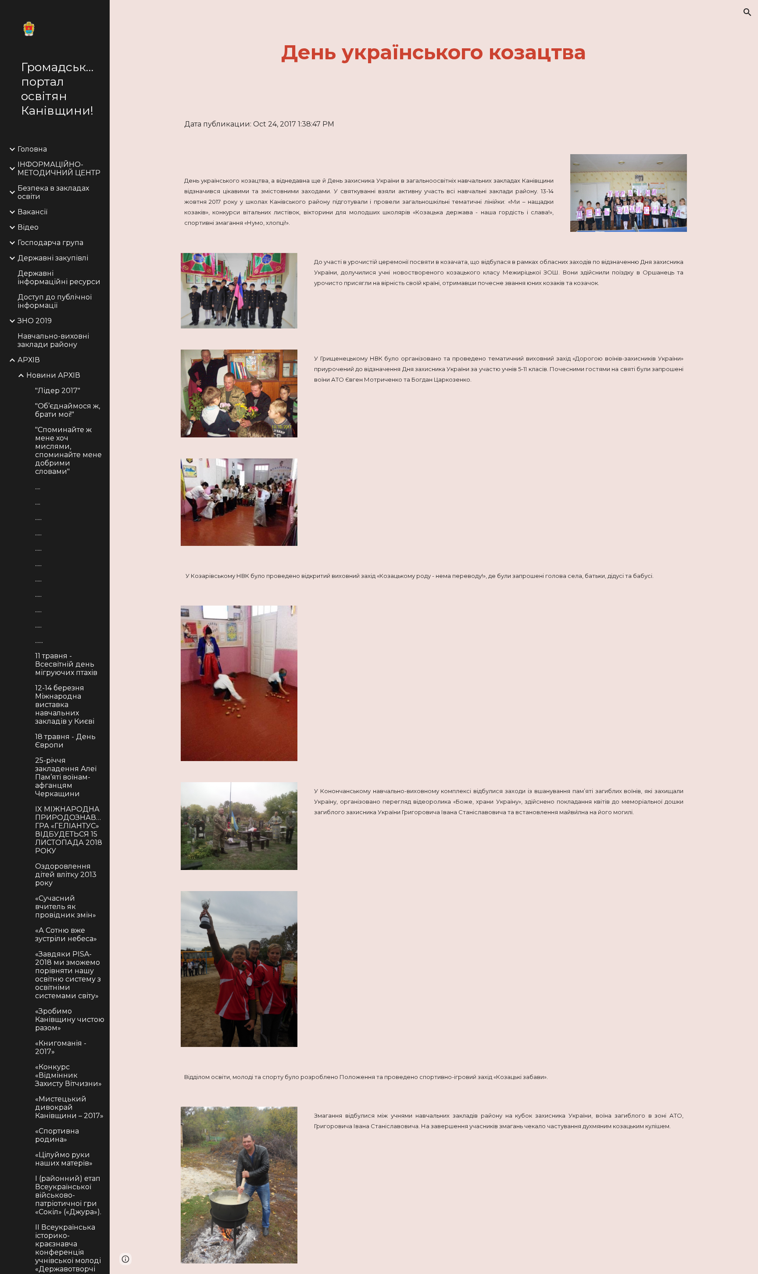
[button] (747, 12)
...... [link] (39, 640)
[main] (434, 52)
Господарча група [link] (50, 242)
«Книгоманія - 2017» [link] (60, 1047)
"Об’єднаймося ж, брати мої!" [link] (67, 410)
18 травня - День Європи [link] (65, 741)
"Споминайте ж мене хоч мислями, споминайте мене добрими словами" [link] (68, 451)
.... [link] (37, 487)
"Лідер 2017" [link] (57, 390)
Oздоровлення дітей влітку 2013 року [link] (66, 874)
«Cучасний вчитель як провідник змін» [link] (65, 906)
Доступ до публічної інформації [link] (55, 301)
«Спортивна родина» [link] (57, 1135)
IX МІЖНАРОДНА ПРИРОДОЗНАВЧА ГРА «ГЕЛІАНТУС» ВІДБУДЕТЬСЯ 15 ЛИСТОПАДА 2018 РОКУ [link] (69, 830)
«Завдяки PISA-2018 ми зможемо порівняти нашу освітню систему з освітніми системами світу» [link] (68, 975)
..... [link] (38, 517)
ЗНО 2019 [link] (35, 321)
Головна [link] (32, 149)
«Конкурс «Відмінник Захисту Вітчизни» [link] (68, 1075)
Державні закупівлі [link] (53, 258)
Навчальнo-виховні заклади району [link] (53, 340)
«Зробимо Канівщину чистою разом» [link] (69, 1019)
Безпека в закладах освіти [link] (53, 192)
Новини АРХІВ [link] (53, 375)
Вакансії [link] (32, 212)
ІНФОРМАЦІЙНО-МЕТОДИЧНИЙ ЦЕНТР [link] (59, 168)
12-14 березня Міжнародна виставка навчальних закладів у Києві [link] (64, 704)
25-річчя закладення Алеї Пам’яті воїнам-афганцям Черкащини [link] (66, 777)
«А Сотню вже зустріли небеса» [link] (66, 934)
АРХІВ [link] (29, 360)
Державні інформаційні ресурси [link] (59, 277)
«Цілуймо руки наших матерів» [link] (64, 1159)
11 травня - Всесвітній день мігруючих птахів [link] (66, 664)
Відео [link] (28, 227)
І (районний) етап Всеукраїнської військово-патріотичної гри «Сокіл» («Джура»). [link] (68, 1195)
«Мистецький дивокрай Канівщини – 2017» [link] (69, 1107)
